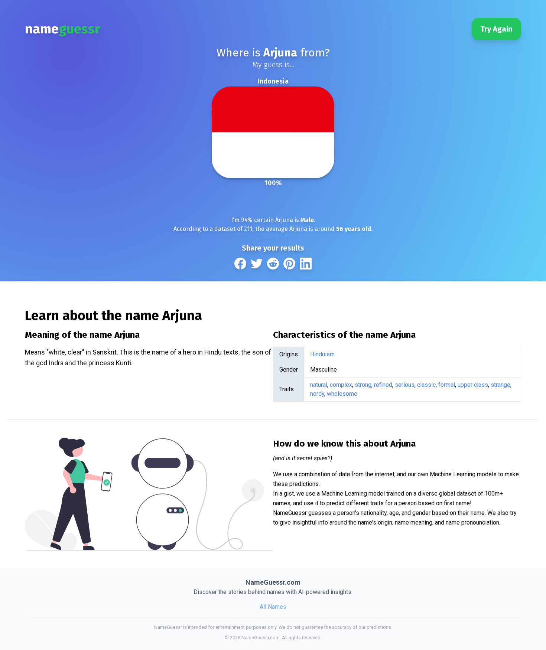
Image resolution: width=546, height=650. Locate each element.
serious (405, 384)
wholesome (342, 393)
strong (363, 384)
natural (318, 384)
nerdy (317, 393)
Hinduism (322, 354)
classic (426, 384)
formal (446, 384)
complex (341, 384)
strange (500, 384)
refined (383, 384)
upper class (473, 384)
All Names (273, 606)
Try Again (496, 29)
